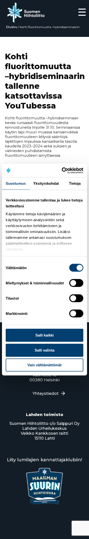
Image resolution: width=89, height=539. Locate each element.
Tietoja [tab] (75, 183)
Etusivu (11, 27)
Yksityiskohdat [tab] (46, 183)
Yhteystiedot (46, 393)
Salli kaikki (44, 335)
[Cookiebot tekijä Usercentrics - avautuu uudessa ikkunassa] (62, 170)
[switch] (76, 283)
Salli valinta (44, 350)
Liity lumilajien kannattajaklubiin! (44, 459)
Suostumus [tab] (16, 183)
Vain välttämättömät (44, 365)
